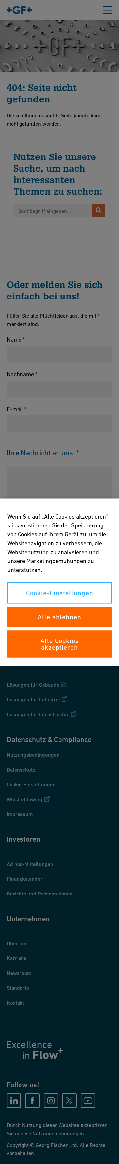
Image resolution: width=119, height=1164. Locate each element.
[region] (59, 582)
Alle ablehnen (59, 616)
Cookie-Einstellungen (59, 592)
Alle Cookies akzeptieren (59, 644)
